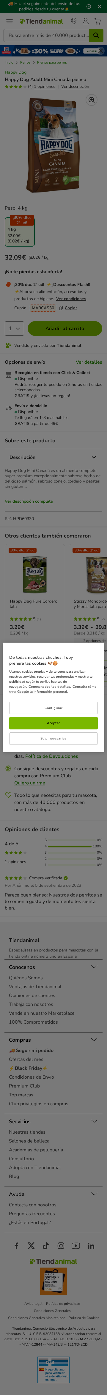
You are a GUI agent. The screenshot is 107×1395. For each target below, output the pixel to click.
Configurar (54, 707)
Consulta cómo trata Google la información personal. (53, 689)
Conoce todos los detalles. (50, 686)
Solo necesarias (53, 738)
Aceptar (53, 723)
